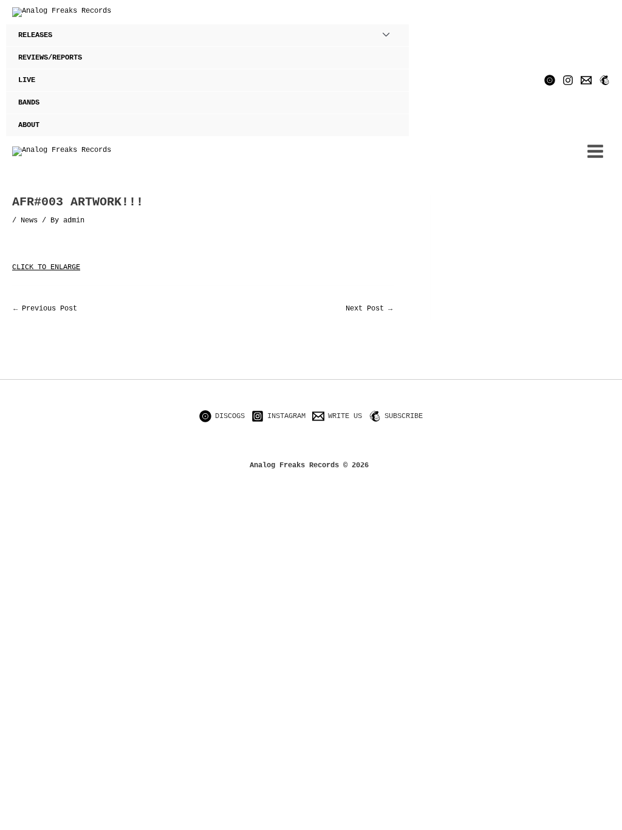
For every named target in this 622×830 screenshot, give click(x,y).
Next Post (369, 308)
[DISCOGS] (549, 80)
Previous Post (45, 308)
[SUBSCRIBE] (604, 80)
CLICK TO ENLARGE (46, 267)
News (29, 220)
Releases (35, 35)
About (28, 125)
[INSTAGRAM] (567, 80)
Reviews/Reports (50, 57)
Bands (28, 102)
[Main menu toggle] (595, 151)
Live (26, 80)
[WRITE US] (586, 80)
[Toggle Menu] (386, 35)
